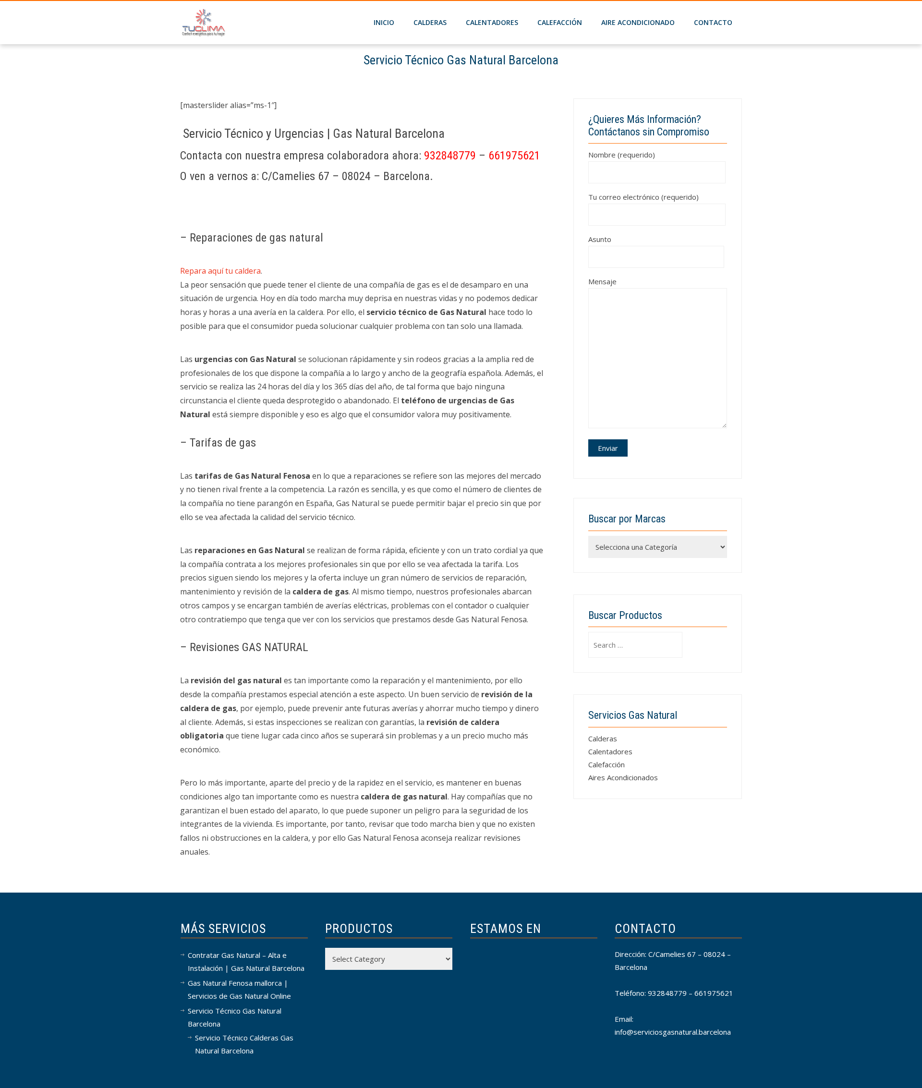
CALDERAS (430, 22)
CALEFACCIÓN (559, 22)
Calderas (602, 738)
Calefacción (606, 764)
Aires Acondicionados (623, 777)
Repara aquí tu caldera (220, 271)
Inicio (384, 22)
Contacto (713, 22)
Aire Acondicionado (638, 22)
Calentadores (492, 22)
